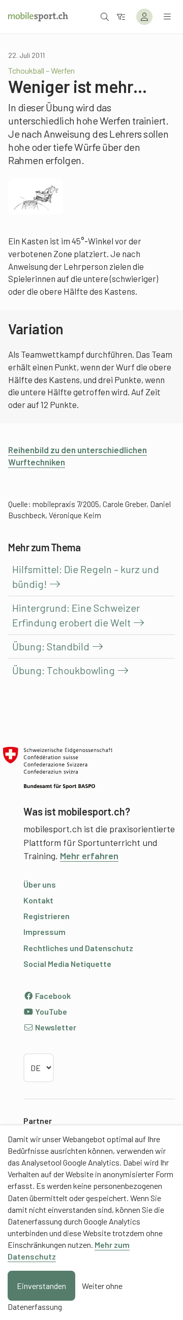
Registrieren (46, 916)
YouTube (50, 1011)
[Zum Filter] (121, 16)
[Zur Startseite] (38, 16)
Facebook (52, 995)
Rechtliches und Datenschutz (78, 948)
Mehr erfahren (89, 855)
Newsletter (55, 1027)
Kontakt (38, 900)
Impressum (44, 931)
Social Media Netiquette (67, 963)
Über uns (39, 884)
